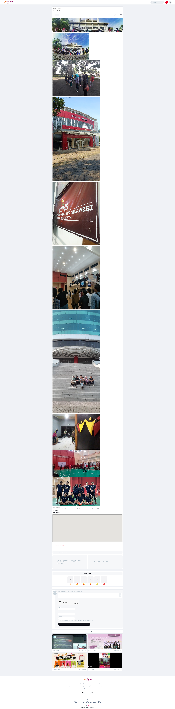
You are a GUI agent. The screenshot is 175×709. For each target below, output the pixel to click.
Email (59, 612)
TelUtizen (59, 8)
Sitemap (92, 707)
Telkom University (85, 707)
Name (59, 607)
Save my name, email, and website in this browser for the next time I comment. (76, 620)
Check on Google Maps (58, 545)
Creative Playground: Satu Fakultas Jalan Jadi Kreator (67, 667)
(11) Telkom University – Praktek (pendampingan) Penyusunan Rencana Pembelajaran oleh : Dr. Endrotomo (69, 647)
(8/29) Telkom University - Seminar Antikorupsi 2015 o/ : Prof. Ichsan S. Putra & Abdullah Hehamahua (69, 562)
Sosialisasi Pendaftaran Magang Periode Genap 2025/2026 (101, 647)
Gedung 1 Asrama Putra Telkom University (104, 562)
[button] (166, 2)
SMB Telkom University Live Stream (98, 667)
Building (54, 8)
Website (60, 616)
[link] (121, 15)
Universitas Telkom (56, 548)
